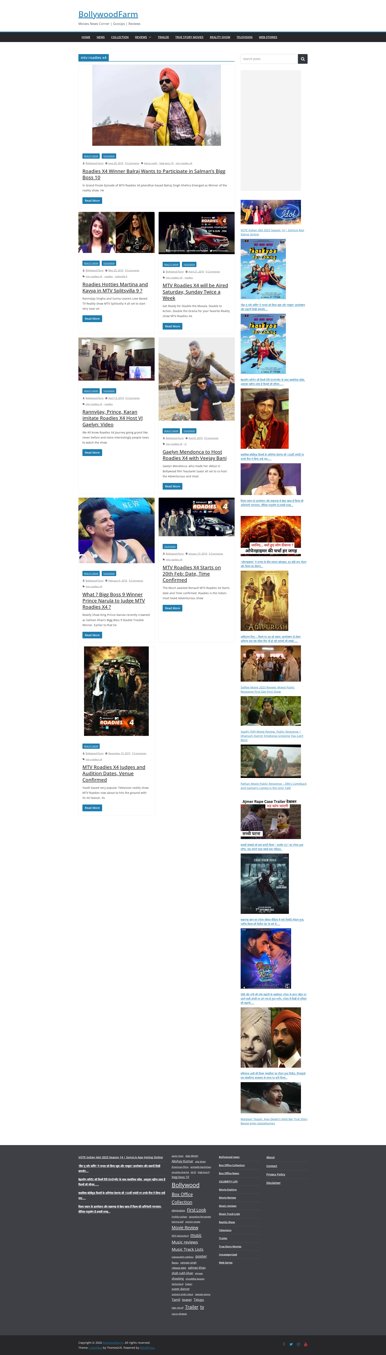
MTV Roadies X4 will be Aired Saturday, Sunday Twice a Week (195, 291)
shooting (178, 1278)
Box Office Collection (182, 1198)
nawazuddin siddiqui (183, 1256)
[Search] (303, 59)
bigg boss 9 (203, 1172)
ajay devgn (191, 1156)
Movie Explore (228, 1189)
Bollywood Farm (95, 163)
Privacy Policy (275, 1174)
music (196, 1235)
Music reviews (185, 1242)
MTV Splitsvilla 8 (180, 1235)
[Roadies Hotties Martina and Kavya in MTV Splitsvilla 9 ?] (116, 234)
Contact (271, 1166)
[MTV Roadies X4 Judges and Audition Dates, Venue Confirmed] (116, 693)
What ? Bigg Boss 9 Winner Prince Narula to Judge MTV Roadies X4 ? (113, 600)
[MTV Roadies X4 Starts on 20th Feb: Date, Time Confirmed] (197, 519)
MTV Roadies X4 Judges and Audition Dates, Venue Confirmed (113, 773)
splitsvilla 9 (121, 276)
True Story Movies (189, 37)
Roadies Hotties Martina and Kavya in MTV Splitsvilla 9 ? (115, 287)
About (270, 1157)
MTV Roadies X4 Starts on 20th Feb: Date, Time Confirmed (192, 573)
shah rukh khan (182, 1273)
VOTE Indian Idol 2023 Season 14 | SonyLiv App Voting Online (120, 1157)
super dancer (181, 1289)
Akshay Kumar (182, 1161)
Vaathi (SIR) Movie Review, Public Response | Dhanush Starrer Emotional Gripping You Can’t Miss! (272, 736)
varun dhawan (179, 1313)
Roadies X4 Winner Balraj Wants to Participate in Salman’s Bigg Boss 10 (153, 174)
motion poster (192, 1221)
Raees (175, 1262)
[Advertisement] (271, 130)
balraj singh (150, 163)
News (101, 37)
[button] (149, 37)
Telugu (199, 1299)
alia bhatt (200, 1161)
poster (201, 1256)
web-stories (268, 37)
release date (179, 1268)
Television (245, 37)
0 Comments (132, 163)
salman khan (197, 1268)
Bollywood (186, 1185)
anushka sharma (180, 1172)
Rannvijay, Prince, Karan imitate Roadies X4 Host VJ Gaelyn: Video (112, 417)
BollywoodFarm (108, 14)
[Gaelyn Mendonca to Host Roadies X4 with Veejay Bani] (197, 381)
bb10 (193, 1172)
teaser (187, 1299)
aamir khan (178, 1155)
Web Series (225, 1262)
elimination (178, 1210)
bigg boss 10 (166, 163)
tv (186, 444)
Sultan (188, 1283)
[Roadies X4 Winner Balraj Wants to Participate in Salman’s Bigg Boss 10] (156, 107)
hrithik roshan (179, 1216)
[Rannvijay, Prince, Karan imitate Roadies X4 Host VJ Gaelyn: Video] (116, 361)
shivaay (199, 1273)
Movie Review (185, 1227)
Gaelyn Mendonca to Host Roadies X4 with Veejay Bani (195, 454)
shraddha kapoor (195, 1278)
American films (180, 1166)
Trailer (163, 37)
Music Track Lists (187, 1249)
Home (86, 37)
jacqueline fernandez (200, 1216)
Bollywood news (229, 1157)
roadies (108, 276)
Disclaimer (273, 1183)
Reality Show (220, 37)
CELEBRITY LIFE (228, 1181)
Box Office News (229, 1173)
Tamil (176, 1299)
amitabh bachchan (200, 1166)
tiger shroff (177, 1307)
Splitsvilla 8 (177, 1283)
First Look (196, 1210)
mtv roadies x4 (184, 163)
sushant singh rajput (182, 1294)
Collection (120, 37)
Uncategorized (228, 1254)
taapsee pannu (202, 1294)
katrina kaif (178, 1221)
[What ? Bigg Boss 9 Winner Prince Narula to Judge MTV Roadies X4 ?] (116, 532)
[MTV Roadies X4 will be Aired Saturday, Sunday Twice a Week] (197, 235)
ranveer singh (188, 1262)
